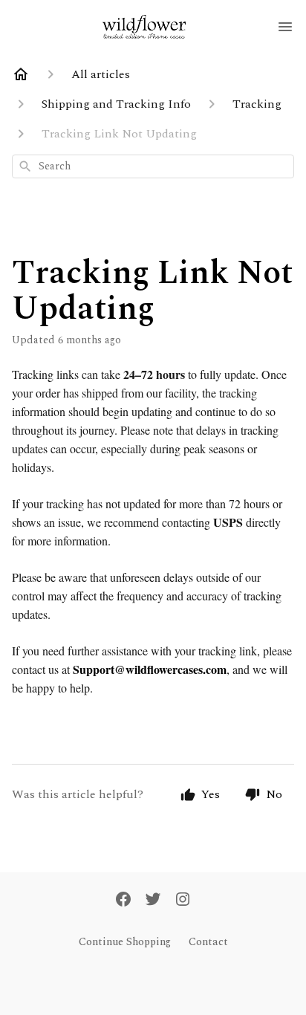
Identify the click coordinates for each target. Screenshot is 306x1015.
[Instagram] (183, 900)
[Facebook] (123, 900)
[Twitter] (153, 900)
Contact (208, 942)
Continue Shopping (125, 942)
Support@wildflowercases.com (150, 669)
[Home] (21, 74)
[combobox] (153, 166)
